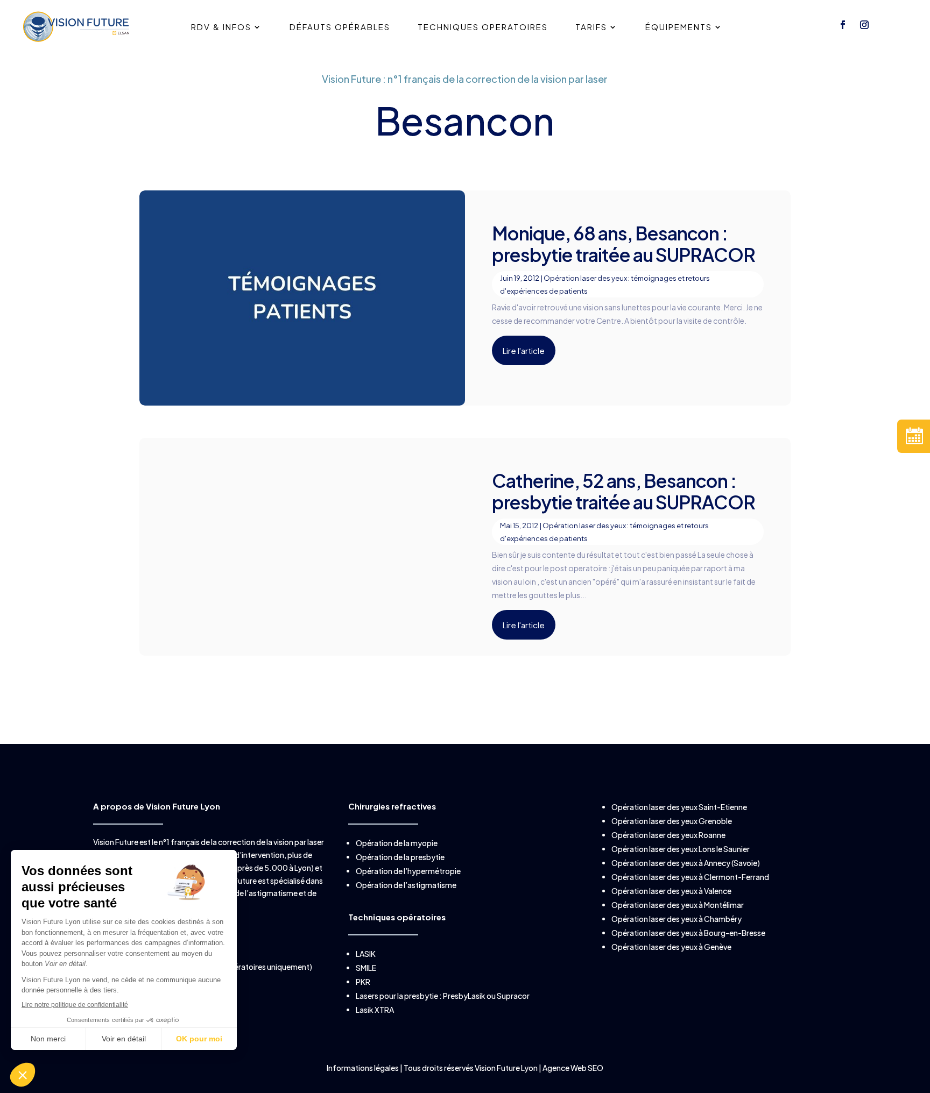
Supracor (513, 995)
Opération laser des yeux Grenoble (671, 821)
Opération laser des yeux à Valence (671, 891)
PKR (363, 981)
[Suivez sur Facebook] (842, 24)
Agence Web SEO (572, 1068)
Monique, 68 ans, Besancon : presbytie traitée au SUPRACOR (623, 244)
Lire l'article (524, 350)
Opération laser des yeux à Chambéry (676, 919)
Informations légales (363, 1068)
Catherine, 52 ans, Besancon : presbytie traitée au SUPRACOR (623, 491)
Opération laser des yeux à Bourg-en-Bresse (688, 933)
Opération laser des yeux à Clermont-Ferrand (690, 877)
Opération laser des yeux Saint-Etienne (679, 807)
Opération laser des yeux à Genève (671, 947)
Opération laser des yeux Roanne (668, 835)
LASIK (366, 954)
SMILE (366, 968)
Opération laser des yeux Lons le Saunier (680, 849)
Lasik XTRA (375, 1009)
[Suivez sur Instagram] (864, 24)
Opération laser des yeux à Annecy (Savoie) (685, 863)
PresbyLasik (464, 995)
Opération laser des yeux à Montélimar (677, 905)
